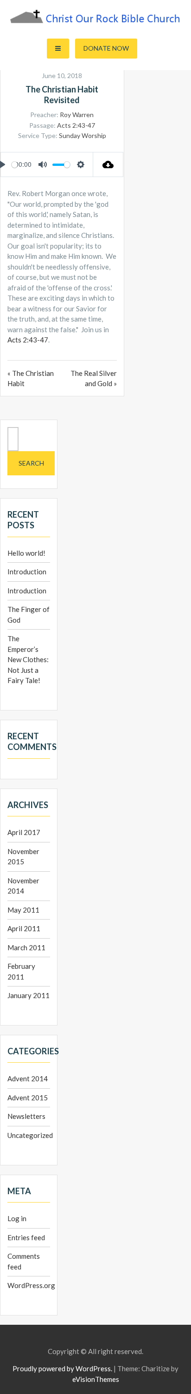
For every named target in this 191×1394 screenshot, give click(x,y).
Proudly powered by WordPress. (62, 1368)
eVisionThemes (95, 1379)
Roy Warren (77, 114)
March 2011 (26, 947)
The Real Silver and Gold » (93, 378)
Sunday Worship (82, 135)
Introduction (26, 571)
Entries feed (26, 1237)
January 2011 (28, 995)
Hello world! (26, 553)
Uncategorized (30, 1135)
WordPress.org (31, 1285)
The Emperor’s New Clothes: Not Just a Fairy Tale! (28, 659)
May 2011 (23, 910)
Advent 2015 (27, 1097)
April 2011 (23, 928)
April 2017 (23, 832)
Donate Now (106, 48)
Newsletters (26, 1116)
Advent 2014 (27, 1078)
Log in (16, 1218)
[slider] (15, 164)
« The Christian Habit (30, 378)
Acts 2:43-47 (76, 125)
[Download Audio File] (108, 164)
